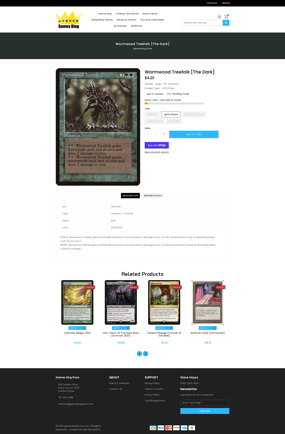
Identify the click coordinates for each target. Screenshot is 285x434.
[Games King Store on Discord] (63, 3)
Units (148, 128)
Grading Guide (180, 93)
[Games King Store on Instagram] (57, 3)
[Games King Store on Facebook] (51, 3)
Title (147, 108)
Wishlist (226, 2)
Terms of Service (154, 388)
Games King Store (142, 48)
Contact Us (115, 388)
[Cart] (226, 17)
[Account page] (220, 17)
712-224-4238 (65, 397)
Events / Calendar (119, 383)
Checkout (212, 2)
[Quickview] (60, 344)
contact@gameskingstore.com (75, 403)
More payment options (157, 152)
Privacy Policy (152, 394)
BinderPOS (94, 429)
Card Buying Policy (155, 400)
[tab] (130, 195)
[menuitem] (104, 14)
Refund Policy (152, 383)
